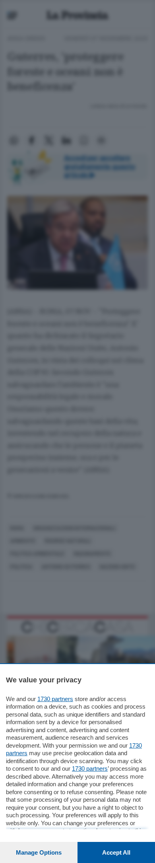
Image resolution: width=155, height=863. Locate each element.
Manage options (39, 852)
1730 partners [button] (55, 698)
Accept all (116, 852)
